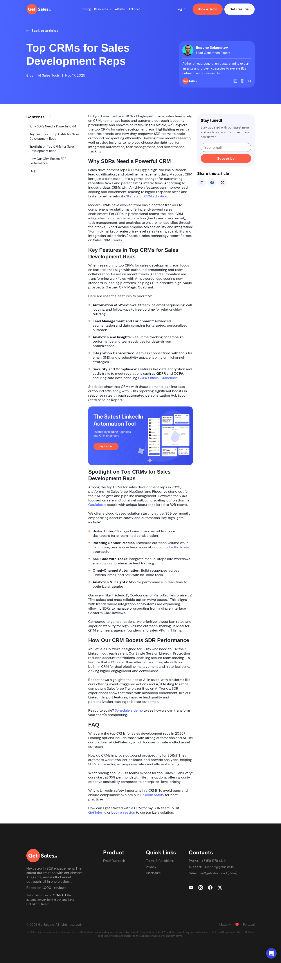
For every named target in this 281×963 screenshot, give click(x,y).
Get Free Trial (239, 9)
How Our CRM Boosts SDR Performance (47, 161)
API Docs (134, 9)
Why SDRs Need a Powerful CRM (52, 126)
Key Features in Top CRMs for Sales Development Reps (54, 136)
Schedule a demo (129, 710)
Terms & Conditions (160, 861)
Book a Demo (207, 9)
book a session (123, 812)
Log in (181, 9)
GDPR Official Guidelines (158, 378)
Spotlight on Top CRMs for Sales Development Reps (52, 149)
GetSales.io (97, 505)
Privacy (151, 867)
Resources (101, 9)
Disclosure (153, 873)
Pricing (86, 9)
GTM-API (59, 895)
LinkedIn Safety (177, 547)
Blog (29, 75)
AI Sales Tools (49, 75)
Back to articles (44, 30)
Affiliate (120, 9)
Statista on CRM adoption (146, 196)
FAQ (32, 171)
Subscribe (226, 158)
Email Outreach (114, 861)
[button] (110, 9)
